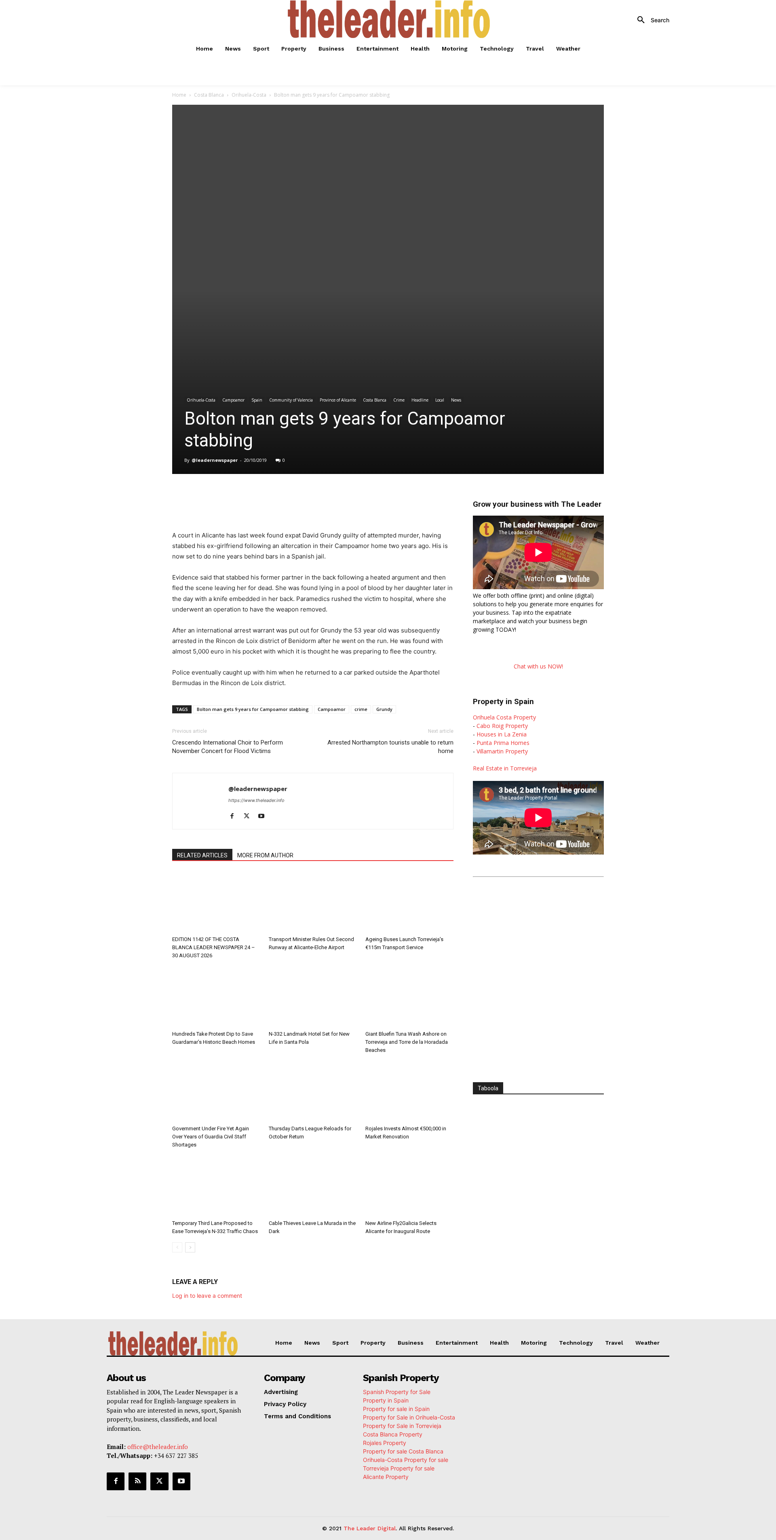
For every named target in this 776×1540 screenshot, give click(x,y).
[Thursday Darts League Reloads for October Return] (313, 1091)
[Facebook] (230, 497)
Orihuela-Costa (249, 94)
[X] (249, 497)
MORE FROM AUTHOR (265, 855)
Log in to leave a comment (207, 1295)
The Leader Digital (370, 1528)
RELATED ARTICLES (202, 855)
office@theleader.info (157, 1447)
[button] (650, 20)
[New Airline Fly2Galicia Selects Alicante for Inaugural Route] (409, 1186)
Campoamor (233, 400)
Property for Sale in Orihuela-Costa (409, 1417)
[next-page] (190, 1247)
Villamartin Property (502, 751)
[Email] (323, 497)
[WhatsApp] (267, 497)
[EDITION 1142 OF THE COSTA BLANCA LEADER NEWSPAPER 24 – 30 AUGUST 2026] (216, 902)
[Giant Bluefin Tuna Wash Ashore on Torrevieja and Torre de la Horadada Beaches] (409, 997)
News (456, 400)
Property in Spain (386, 1400)
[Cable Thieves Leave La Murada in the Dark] (313, 1186)
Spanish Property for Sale (396, 1391)
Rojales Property (384, 1442)
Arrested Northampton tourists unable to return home (390, 747)
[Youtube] (264, 816)
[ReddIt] (305, 497)
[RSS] (137, 1481)
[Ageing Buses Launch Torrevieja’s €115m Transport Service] (409, 902)
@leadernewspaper (215, 460)
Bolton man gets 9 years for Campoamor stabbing (253, 709)
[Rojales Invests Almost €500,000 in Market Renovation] (409, 1091)
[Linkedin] (286, 497)
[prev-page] (177, 1247)
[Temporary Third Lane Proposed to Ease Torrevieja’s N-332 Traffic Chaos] (216, 1186)
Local (439, 400)
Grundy (384, 709)
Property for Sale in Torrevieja (402, 1425)
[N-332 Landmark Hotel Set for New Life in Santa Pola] (313, 997)
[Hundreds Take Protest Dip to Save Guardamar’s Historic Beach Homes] (216, 997)
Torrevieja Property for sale (398, 1468)
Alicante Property (386, 1476)
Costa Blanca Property (392, 1434)
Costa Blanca (209, 94)
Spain (256, 400)
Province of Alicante (338, 400)
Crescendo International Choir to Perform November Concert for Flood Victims (227, 747)
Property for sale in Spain (396, 1408)
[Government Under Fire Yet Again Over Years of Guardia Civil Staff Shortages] (216, 1091)
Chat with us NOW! (538, 666)
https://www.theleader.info (256, 800)
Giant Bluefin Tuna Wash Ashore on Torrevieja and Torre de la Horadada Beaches (406, 1042)
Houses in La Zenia (502, 734)
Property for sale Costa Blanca (403, 1451)
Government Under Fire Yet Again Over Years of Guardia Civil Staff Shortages (210, 1136)
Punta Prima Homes (503, 743)
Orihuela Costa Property (504, 717)
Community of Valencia (291, 400)
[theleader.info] (389, 19)
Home (179, 94)
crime (360, 709)
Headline (419, 400)
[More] (342, 497)
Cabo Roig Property (502, 726)
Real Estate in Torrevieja (505, 768)
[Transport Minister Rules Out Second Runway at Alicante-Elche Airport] (313, 902)
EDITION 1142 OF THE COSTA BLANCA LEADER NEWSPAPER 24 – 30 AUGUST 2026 (213, 947)
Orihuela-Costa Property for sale (405, 1459)
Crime (399, 400)
